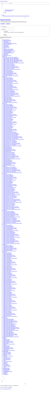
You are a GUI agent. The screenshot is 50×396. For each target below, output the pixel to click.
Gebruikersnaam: (3, 26)
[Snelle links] (2, 8)
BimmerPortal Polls (5, 19)
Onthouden (6, 31)
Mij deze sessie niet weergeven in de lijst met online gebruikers (14, 32)
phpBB (5, 385)
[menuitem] (2, 5)
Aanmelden (2, 23)
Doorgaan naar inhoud (3, 1)
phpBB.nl (10, 387)
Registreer (8, 23)
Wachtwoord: (3, 29)
